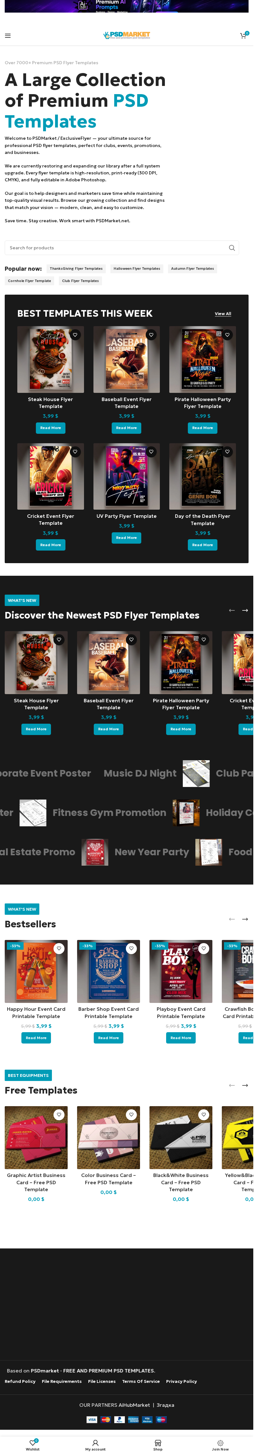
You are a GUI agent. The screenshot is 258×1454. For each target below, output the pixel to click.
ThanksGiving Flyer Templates (76, 268)
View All (223, 313)
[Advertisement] (128, 1305)
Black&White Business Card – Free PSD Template (181, 1182)
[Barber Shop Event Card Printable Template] (108, 971)
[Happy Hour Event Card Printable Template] (36, 971)
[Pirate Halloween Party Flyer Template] (202, 359)
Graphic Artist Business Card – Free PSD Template (36, 1182)
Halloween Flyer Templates (137, 268)
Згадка (165, 1404)
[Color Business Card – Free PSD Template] (108, 1137)
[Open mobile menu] (8, 35)
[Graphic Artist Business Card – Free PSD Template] (36, 1137)
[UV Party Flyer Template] (126, 476)
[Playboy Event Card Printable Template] (180, 971)
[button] (231, 610)
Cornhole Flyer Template (29, 281)
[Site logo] (126, 34)
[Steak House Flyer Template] (50, 359)
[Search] (232, 247)
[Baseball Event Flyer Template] (126, 359)
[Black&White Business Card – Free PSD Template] (180, 1137)
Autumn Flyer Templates (192, 268)
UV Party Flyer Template (127, 516)
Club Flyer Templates (80, 281)
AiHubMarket (134, 1404)
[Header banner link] (126, 6)
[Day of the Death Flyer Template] (202, 476)
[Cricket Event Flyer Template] (50, 476)
